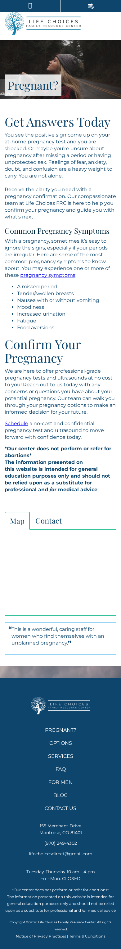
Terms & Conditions (87, 936)
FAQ (61, 769)
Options (60, 743)
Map (17, 521)
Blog (60, 795)
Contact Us (60, 808)
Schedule (16, 423)
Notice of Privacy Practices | (42, 936)
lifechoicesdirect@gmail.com (60, 854)
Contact (48, 520)
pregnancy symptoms (47, 275)
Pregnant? (60, 730)
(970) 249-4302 (60, 843)
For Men (60, 782)
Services (60, 756)
